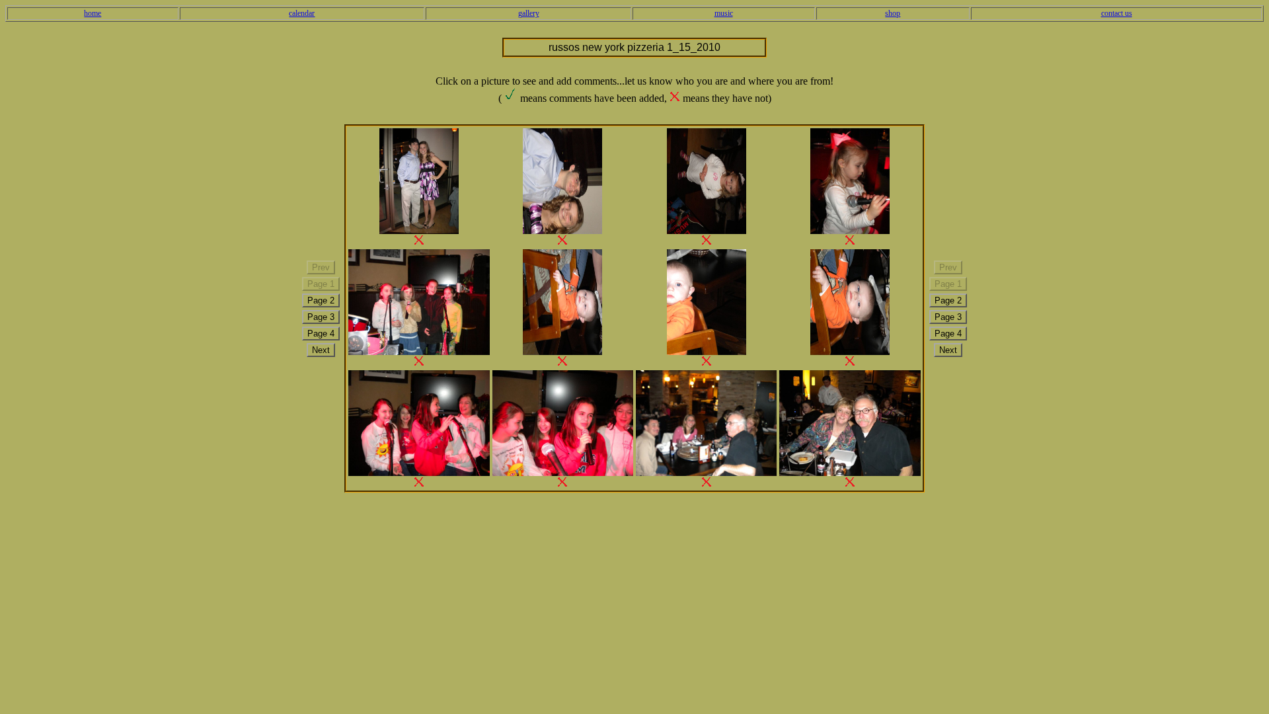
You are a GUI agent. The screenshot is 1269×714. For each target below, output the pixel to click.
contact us (1116, 13)
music (723, 13)
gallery (528, 13)
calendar (302, 13)
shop (892, 13)
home (92, 13)
